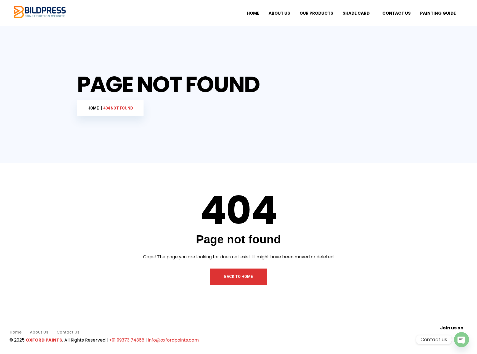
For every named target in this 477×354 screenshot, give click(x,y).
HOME (253, 13)
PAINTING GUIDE (438, 13)
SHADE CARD (356, 13)
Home (16, 332)
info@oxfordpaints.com (173, 340)
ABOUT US (279, 13)
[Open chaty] (461, 339)
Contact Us (68, 332)
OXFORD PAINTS (44, 340)
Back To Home (238, 276)
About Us (39, 332)
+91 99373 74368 (126, 340)
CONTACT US (396, 13)
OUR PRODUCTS (316, 13)
